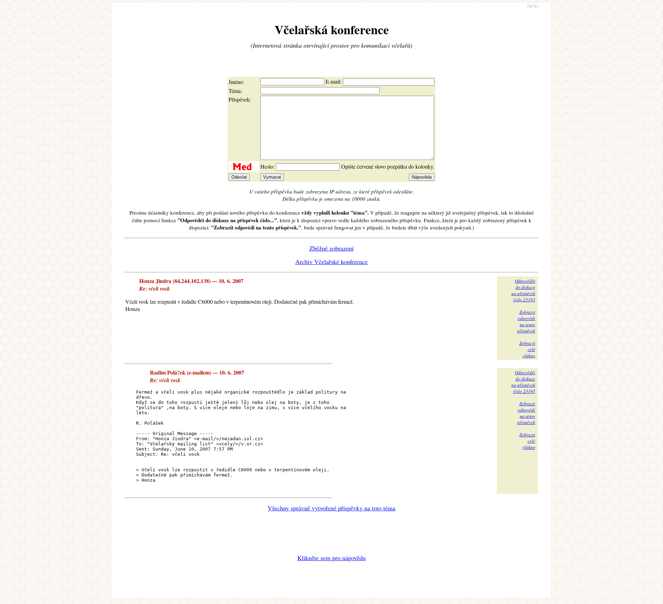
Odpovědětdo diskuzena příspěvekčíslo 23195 (523, 381)
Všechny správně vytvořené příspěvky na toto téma (331, 508)
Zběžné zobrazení (331, 248)
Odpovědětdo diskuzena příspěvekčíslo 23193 (523, 290)
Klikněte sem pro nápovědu (331, 558)
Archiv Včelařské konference (331, 261)
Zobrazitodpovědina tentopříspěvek (526, 321)
